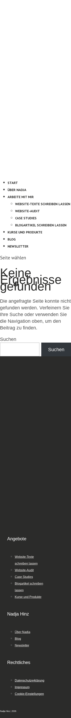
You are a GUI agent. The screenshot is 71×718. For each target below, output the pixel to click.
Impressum (22, 687)
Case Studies (26, 218)
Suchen (8, 339)
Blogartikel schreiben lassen (40, 225)
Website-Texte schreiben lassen (42, 204)
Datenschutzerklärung (29, 680)
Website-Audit (27, 211)
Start (13, 183)
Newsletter (18, 246)
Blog (12, 239)
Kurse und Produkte (25, 232)
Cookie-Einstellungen (29, 693)
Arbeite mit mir (21, 197)
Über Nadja (17, 190)
